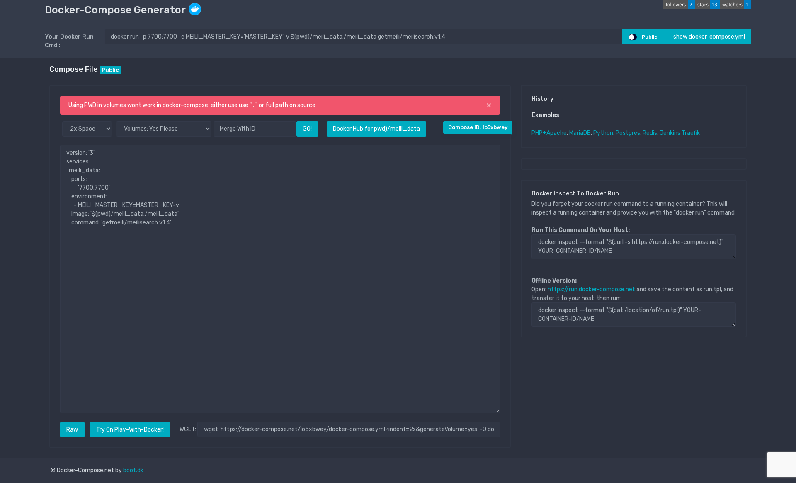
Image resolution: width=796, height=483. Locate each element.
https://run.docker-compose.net (591, 289)
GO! (307, 128)
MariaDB (580, 133)
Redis (650, 133)
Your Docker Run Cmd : (69, 41)
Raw (72, 429)
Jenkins (670, 133)
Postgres (628, 133)
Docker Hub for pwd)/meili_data (376, 128)
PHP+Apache (549, 133)
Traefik (691, 133)
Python (603, 133)
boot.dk (133, 470)
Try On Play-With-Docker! (130, 429)
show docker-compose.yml (709, 36)
